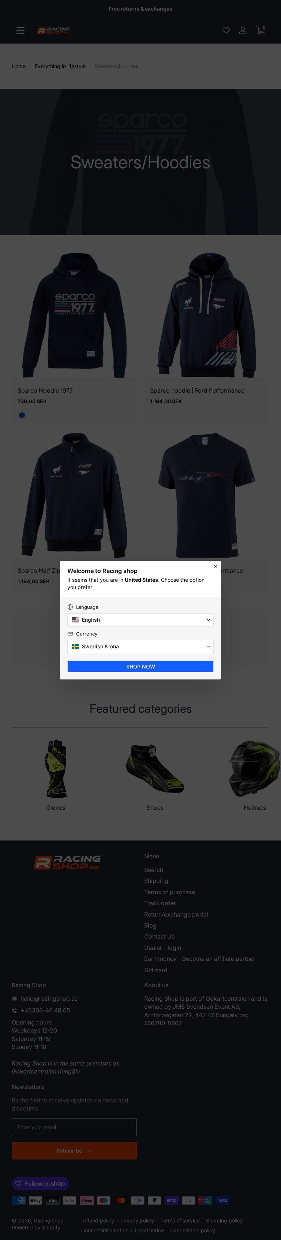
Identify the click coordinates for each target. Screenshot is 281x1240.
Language (87, 607)
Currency (86, 634)
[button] (140, 619)
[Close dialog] (215, 566)
